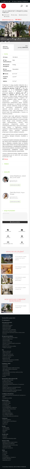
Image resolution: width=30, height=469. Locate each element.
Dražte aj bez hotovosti (8, 354)
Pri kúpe (4, 454)
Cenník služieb (6, 324)
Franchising (5, 366)
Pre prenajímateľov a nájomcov (10, 407)
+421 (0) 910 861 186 (13, 180)
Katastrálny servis (6, 460)
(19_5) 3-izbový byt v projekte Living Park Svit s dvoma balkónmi (20, 258)
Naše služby (14, 15)
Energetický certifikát (7, 398)
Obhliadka (7, 16)
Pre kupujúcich (6, 404)
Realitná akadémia (7, 419)
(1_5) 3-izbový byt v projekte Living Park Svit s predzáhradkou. (20, 279)
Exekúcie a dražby (7, 411)
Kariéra (4, 376)
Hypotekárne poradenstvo (9, 443)
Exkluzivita (5, 451)
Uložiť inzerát (6, 15)
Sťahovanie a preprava (8, 448)
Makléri (4, 432)
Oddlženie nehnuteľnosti (8, 355)
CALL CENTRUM (6, 429)
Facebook (5, 435)
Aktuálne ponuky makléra (15, 185)
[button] (22, 6)
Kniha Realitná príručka (8, 383)
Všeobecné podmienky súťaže (9, 438)
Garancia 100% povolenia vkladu (10, 337)
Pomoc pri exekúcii (7, 357)
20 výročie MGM (6, 373)
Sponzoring (5, 385)
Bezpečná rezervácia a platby (9, 346)
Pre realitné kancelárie (8, 413)
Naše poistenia (6, 344)
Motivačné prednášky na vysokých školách (12, 390)
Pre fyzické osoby (6, 403)
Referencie (5, 424)
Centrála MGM (6, 427)
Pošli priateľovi (22, 231)
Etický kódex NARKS (7, 326)
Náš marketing (6, 370)
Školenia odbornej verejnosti (9, 388)
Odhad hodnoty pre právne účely (10, 445)
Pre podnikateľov (6, 401)
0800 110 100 (6, 1)
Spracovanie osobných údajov (9, 331)
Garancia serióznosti (7, 342)
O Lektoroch (5, 422)
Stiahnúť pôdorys (23, 15)
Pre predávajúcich (7, 406)
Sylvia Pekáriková (15, 176)
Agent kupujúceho (7, 352)
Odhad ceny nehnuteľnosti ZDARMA (11, 360)
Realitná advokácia (7, 458)
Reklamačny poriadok (7, 325)
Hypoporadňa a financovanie (9, 409)
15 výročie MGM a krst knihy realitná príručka (13, 372)
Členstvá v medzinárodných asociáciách (12, 343)
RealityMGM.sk (9, 466)
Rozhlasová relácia (7, 381)
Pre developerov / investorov (9, 457)
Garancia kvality (6, 340)
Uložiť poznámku (15, 222)
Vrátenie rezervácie (7, 347)
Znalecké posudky (7, 446)
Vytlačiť (21, 237)
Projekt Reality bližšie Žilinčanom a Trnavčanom (13, 384)
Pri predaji (5, 453)
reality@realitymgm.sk (21, 1)
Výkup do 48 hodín (7, 351)
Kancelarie (5, 430)
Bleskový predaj (6, 358)
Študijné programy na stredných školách (12, 387)
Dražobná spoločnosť (7, 361)
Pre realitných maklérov (8, 414)
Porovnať (8, 237)
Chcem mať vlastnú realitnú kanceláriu (11, 367)
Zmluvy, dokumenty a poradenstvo (10, 416)
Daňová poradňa (6, 410)
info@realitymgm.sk (14, 181)
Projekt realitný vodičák (8, 380)
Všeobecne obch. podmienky (9, 329)
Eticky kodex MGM (7, 328)
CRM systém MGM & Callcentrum (10, 369)
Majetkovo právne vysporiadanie (10, 442)
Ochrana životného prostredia (9, 391)
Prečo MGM (5, 365)
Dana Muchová (15, 192)
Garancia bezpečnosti (7, 339)
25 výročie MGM (6, 375)
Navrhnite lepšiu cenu (8, 19)
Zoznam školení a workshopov (9, 421)
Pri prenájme (5, 456)
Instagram (5, 437)
